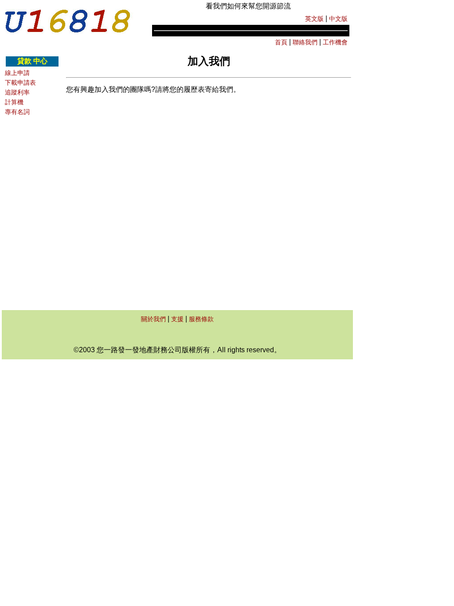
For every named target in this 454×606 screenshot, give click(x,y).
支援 (177, 319)
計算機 (14, 102)
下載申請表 (20, 82)
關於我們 (153, 319)
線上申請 (17, 72)
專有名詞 (17, 111)
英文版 (315, 18)
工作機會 (334, 42)
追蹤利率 (17, 92)
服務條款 (201, 319)
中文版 (338, 18)
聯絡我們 (305, 42)
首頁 (281, 42)
